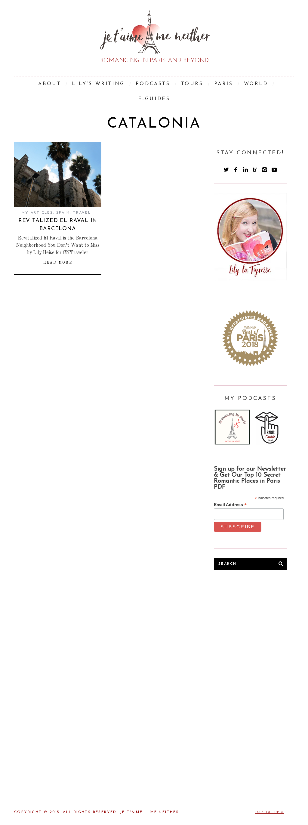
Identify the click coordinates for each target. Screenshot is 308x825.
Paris (223, 84)
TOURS (192, 84)
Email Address (230, 505)
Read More (57, 262)
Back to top (268, 812)
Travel (82, 213)
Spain (63, 213)
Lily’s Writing (98, 84)
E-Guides (154, 99)
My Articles (37, 213)
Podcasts (153, 84)
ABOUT (49, 84)
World (256, 84)
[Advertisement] (259, 633)
